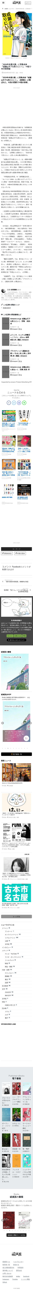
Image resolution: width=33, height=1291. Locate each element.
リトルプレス (10, 960)
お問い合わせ (7, 1273)
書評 (7, 1018)
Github (5, 1282)
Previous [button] (2, 723)
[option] (16, 721)
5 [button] (13, 748)
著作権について (8, 1270)
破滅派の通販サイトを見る (16, 1235)
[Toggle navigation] (3, 2)
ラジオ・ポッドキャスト (14, 957)
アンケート (9, 931)
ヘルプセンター (18, 1262)
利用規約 (20, 1267)
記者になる (18, 636)
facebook (26, 1276)
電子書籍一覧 (17, 754)
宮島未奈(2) (8, 553)
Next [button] (30, 723)
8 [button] (22, 748)
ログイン (28, 3)
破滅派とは (6, 1262)
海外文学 (9, 995)
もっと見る (16, 916)
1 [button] (2, 748)
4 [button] (11, 748)
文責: (16, 295)
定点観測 (6, 986)
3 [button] (8, 748)
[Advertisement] (16, 105)
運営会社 (19, 1270)
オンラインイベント (12, 934)
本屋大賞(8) (21, 553)
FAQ (24, 636)
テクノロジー (10, 973)
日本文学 (9, 992)
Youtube (15, 1279)
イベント (6, 928)
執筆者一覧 (6, 1265)
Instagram (6, 1279)
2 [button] (5, 748)
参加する (16, 1265)
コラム (8, 1011)
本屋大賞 (6, 308)
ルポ (7, 1015)
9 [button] (24, 748)
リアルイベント (11, 938)
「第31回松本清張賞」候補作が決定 (16, 581)
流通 (7, 983)
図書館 (8, 976)
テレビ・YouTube (12, 954)
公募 (7, 941)
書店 (7, 979)
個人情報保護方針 (8, 1267)
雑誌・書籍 (10, 967)
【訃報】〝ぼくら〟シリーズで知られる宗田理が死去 (15, 590)
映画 (7, 963)
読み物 (5, 1008)
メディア (6, 950)
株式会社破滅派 (8, 1276)
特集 (4, 1002)
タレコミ (10, 636)
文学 (4, 989)
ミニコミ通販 (25, 1279)
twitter (18, 1276)
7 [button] (19, 748)
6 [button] (16, 748)
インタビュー (7, 947)
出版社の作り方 (11, 1005)
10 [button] (27, 748)
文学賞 (8, 944)
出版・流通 (7, 970)
